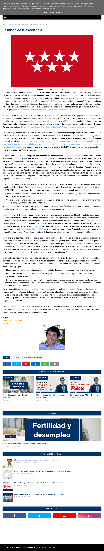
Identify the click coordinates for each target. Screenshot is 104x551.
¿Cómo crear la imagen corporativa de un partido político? (36, 460)
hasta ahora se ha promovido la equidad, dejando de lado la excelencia (41, 110)
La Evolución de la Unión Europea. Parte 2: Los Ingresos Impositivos (39, 494)
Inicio (4, 25)
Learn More (48, 12)
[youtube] (64, 515)
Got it (59, 12)
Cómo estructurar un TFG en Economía (84, 395)
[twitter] (39, 515)
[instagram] (90, 515)
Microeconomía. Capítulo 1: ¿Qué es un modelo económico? (50, 396)
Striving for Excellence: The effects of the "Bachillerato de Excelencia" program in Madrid (58, 127)
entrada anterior (30, 92)
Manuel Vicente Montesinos (18, 25)
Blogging (22, 547)
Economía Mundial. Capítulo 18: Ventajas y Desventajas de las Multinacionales (43, 471)
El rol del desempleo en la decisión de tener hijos (16, 396)
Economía (15, 358)
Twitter (5, 323)
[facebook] (14, 515)
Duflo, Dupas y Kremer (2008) (31, 229)
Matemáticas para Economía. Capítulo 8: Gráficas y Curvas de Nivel (39, 483)
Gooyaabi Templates (47, 547)
